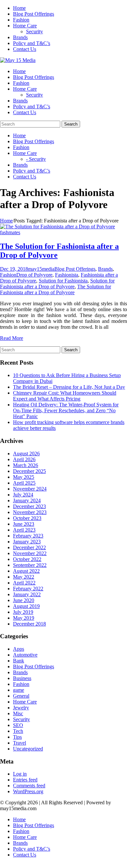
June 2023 (23, 524)
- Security (36, 159)
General (21, 696)
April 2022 (24, 582)
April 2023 (24, 530)
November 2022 (30, 553)
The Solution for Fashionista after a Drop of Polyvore (55, 289)
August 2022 (26, 571)
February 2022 (28, 588)
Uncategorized (28, 748)
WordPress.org (28, 791)
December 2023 (29, 506)
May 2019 (23, 618)
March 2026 (25, 465)
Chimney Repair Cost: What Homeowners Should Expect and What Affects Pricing (64, 395)
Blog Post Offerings (33, 14)
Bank (18, 660)
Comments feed (29, 785)
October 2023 (27, 518)
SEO (18, 725)
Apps (18, 649)
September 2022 (30, 565)
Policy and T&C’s (31, 43)
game (18, 690)
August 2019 (26, 606)
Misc (18, 713)
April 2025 (24, 483)
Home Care (25, 25)
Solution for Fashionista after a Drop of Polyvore (57, 283)
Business (22, 678)
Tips (17, 737)
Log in (20, 774)
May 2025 (23, 477)
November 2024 (30, 489)
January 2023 (27, 541)
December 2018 (29, 624)
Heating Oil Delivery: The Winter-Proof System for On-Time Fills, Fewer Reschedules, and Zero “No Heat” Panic (66, 410)
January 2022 (27, 594)
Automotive (25, 655)
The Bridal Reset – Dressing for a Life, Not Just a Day (69, 387)
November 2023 (30, 512)
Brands (20, 37)
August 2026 (26, 453)
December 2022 (29, 547)
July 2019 (23, 612)
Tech (18, 731)
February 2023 (28, 535)
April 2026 (24, 459)
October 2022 (27, 559)
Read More (11, 338)
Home (19, 8)
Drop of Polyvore (34, 275)
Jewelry (21, 707)
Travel (19, 743)
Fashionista (66, 275)
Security (34, 31)
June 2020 (23, 600)
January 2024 (27, 500)
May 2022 (23, 577)
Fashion (21, 20)
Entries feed (25, 779)
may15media (41, 269)
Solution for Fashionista (63, 280)
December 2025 (29, 471)
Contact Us (24, 49)
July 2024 (23, 494)
